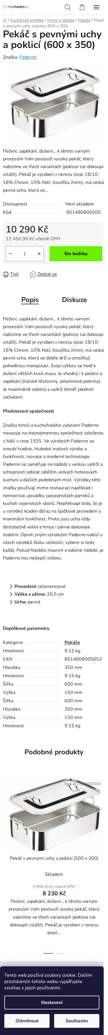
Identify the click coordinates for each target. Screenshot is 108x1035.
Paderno (28, 57)
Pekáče (72, 642)
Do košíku (76, 254)
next (102, 816)
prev (6, 816)
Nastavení (51, 1002)
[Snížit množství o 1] (10, 254)
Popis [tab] (30, 299)
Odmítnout (27, 1021)
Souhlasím (77, 1021)
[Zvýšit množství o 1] (39, 254)
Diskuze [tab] (74, 299)
